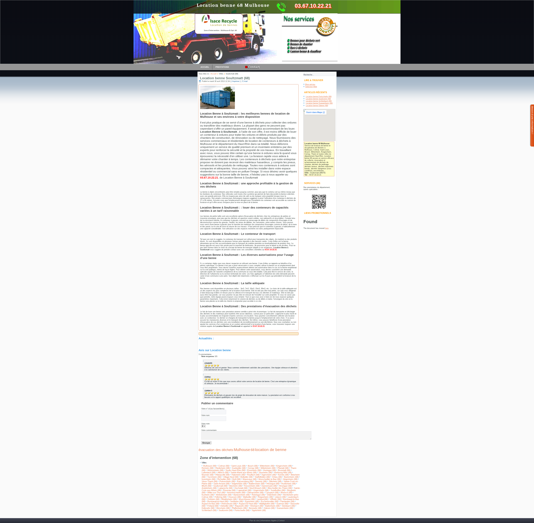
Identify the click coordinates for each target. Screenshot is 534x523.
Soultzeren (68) (226, 510)
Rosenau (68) (229, 490)
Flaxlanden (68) (287, 501)
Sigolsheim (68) (259, 510)
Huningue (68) (269, 470)
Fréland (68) (212, 506)
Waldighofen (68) (266, 504)
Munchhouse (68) (247, 499)
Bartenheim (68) (291, 477)
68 (252, 450)
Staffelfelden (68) (262, 477)
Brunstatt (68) (284, 470)
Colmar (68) (223, 466)
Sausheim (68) (265, 472)
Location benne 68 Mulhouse (233, 5)
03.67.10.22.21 (313, 6)
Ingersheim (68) (269, 475)
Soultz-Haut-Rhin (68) (235, 470)
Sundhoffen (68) (278, 490)
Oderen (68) (269, 508)
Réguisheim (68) (265, 497)
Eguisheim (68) (252, 501)
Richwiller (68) (223, 479)
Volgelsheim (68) (239, 484)
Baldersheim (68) (256, 484)
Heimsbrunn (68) (229, 504)
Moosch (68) (286, 492)
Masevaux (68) (249, 479)
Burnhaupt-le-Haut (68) (217, 501)
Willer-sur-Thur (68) (216, 492)
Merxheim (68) (223, 508)
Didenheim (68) (274, 495)
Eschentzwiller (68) (269, 501)
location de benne (270, 450)
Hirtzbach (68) (256, 506)
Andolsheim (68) (209, 488)
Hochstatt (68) (240, 488)
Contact (281, 521)
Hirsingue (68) (285, 486)
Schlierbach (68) (209, 510)
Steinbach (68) (288, 506)
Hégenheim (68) (290, 479)
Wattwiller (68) (249, 497)
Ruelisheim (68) (288, 484)
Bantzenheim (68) (241, 495)
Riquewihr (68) (241, 506)
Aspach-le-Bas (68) (210, 504)
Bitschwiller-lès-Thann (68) (280, 488)
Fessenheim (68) (251, 486)
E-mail (245, 81)
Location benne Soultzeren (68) (318, 99)
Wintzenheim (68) (215, 470)
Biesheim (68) (235, 486)
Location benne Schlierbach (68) (319, 101)
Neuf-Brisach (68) (257, 488)
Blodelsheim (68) (229, 499)
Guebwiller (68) (239, 468)
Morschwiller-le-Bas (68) (270, 479)
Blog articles (310, 84)
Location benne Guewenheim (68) (319, 103)
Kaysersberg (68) (245, 481)
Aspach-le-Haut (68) (248, 504)
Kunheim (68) (208, 495)
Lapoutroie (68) (244, 490)
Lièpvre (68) (280, 497)
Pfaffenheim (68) (239, 508)
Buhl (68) (236, 479)
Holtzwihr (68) (208, 508)
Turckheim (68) (214, 477)
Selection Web (311, 87)
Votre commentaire (209, 430)
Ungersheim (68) (261, 490)
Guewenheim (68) (285, 508)
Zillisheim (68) (275, 481)
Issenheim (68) (208, 479)
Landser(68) (262, 499)
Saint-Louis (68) (238, 466)
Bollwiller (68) (246, 477)
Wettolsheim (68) (223, 495)
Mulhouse (242, 450)
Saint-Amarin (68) (221, 484)
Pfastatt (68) (283, 468)
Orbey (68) (277, 477)
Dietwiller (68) (226, 506)
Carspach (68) (272, 492)
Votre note (205, 424)
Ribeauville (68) (222, 475)
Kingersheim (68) (284, 466)
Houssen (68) (234, 497)
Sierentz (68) (261, 481)
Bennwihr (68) (255, 508)
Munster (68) (207, 475)
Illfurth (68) (206, 486)
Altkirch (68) (222, 472)
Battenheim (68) (272, 506)
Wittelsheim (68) (268, 468)
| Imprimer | (235, 81)
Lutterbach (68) (208, 472)
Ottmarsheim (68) (255, 492)
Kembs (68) (283, 475)
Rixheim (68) (207, 468)
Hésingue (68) (272, 484)
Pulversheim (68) (227, 481)
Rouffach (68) (253, 475)
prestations (222, 67)
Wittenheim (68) (267, 466)
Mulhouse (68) (209, 466)
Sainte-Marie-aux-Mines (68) (244, 472)
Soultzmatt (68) (220, 486)
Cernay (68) (253, 468)
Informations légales (269, 521)
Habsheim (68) (238, 475)
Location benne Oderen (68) (317, 106)
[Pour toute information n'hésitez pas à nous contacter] (253, 67)
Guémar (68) (282, 504)
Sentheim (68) (236, 501)
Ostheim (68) (213, 499)
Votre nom (205, 415)
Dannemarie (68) (269, 486)
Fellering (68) (220, 497)
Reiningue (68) (258, 495)
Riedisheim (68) (222, 468)
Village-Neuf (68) (230, 477)
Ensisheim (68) (254, 470)
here (326, 228)
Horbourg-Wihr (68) (283, 472)
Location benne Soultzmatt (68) (225, 78)
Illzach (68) (253, 466)
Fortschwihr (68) (242, 510)
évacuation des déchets (216, 450)
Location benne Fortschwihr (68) (319, 97)
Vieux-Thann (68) (209, 481)
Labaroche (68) (225, 488)
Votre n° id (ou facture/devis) (212, 409)
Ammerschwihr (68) (236, 492)
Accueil (205, 67)
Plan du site (254, 521)
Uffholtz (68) (275, 499)
